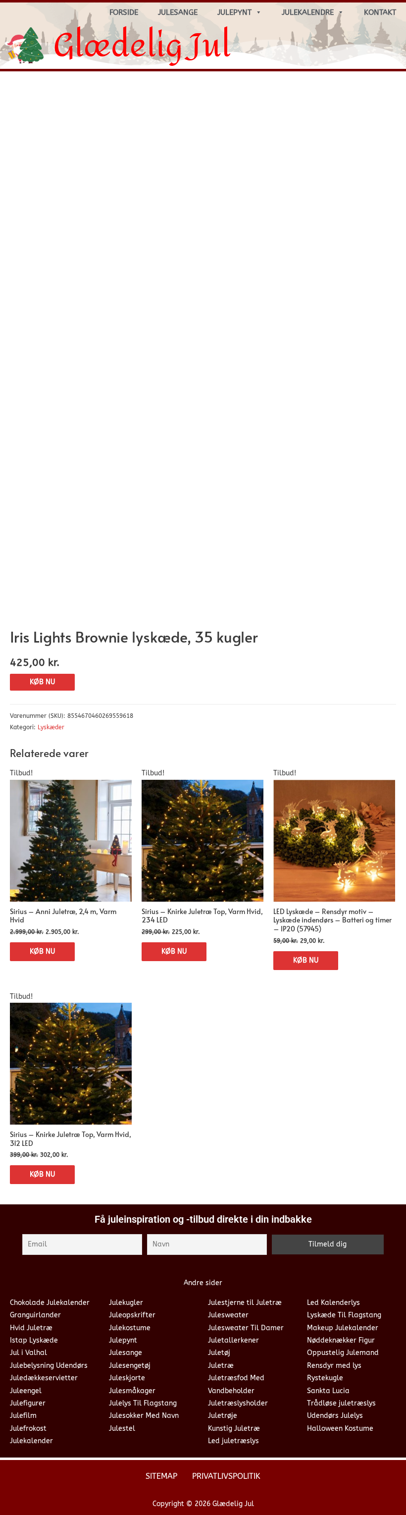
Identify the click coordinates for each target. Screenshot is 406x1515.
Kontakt (380, 12)
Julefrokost (28, 1428)
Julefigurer (28, 1403)
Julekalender (31, 1441)
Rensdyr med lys (334, 1365)
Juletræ (221, 1365)
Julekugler (126, 1303)
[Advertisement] (203, 153)
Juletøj (219, 1353)
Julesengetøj (130, 1365)
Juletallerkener (233, 1340)
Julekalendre (308, 12)
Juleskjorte (127, 1378)
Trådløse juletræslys (341, 1403)
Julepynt (234, 12)
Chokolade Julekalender (50, 1303)
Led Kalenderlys (333, 1303)
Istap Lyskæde (34, 1340)
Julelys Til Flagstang (143, 1403)
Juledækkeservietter (44, 1378)
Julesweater (228, 1315)
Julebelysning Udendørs (49, 1365)
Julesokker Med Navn (144, 1415)
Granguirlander (35, 1315)
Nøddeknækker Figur (341, 1340)
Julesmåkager (132, 1391)
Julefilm (23, 1415)
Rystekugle (325, 1378)
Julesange (178, 12)
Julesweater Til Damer (246, 1328)
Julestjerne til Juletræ (245, 1303)
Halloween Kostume (340, 1428)
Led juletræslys (233, 1441)
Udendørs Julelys (335, 1415)
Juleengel (26, 1391)
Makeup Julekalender (342, 1328)
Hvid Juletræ (31, 1328)
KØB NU (42, 682)
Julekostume (130, 1328)
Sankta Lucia (328, 1391)
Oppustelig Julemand (343, 1353)
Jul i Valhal (28, 1353)
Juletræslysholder (238, 1403)
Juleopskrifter (132, 1315)
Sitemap (161, 1476)
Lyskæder (51, 727)
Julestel (122, 1428)
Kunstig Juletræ (234, 1428)
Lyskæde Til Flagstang (344, 1315)
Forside (123, 12)
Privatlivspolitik (226, 1476)
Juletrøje (222, 1415)
